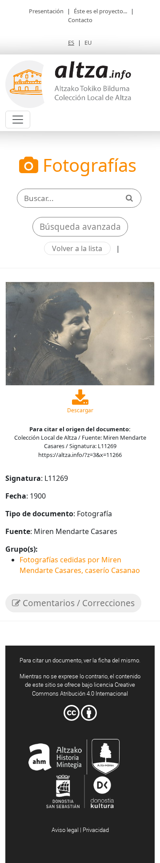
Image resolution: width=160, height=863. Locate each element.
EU (88, 42)
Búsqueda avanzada (80, 226)
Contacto (80, 20)
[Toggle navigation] (17, 119)
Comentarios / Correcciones (77, 603)
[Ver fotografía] (80, 333)
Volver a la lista (77, 248)
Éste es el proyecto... (100, 11)
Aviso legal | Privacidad (80, 830)
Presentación (46, 11)
